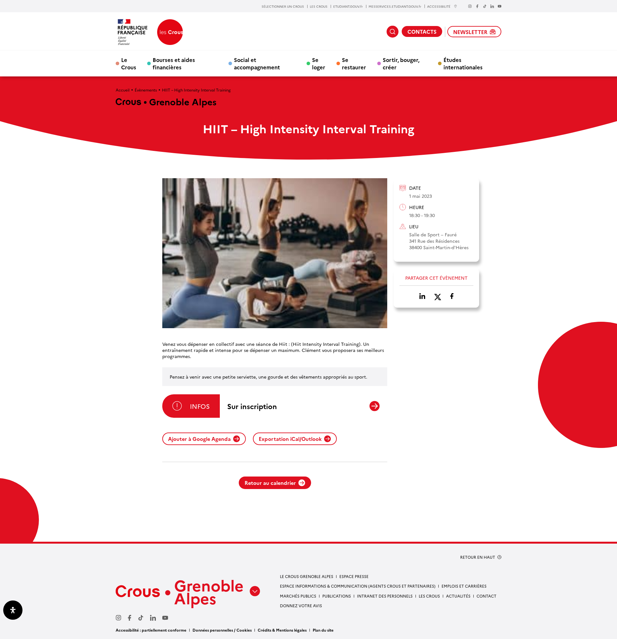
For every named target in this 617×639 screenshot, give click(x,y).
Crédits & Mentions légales (282, 630)
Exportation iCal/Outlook (290, 438)
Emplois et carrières (464, 586)
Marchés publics (298, 596)
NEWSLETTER (470, 31)
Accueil (123, 89)
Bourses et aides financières (174, 63)
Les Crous (429, 596)
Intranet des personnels (385, 596)
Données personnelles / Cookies (222, 630)
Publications (336, 596)
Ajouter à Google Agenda (199, 438)
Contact (486, 596)
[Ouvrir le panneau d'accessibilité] (12, 610)
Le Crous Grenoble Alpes (306, 576)
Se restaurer (354, 63)
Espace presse (354, 576)
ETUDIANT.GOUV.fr (348, 6)
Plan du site (323, 630)
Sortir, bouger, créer (401, 63)
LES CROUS (318, 6)
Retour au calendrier (270, 482)
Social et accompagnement (257, 63)
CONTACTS (421, 31)
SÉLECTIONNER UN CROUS (283, 6)
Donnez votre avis (301, 605)
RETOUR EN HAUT (477, 557)
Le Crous (128, 63)
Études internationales (463, 63)
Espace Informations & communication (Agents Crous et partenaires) (357, 586)
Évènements (146, 89)
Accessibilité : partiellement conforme (151, 630)
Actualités (458, 596)
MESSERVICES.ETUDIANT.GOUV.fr (395, 6)
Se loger (318, 63)
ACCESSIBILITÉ (439, 6)
